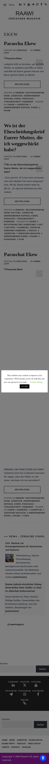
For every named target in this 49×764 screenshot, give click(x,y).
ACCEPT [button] (24, 386)
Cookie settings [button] (36, 382)
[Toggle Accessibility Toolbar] (43, 758)
